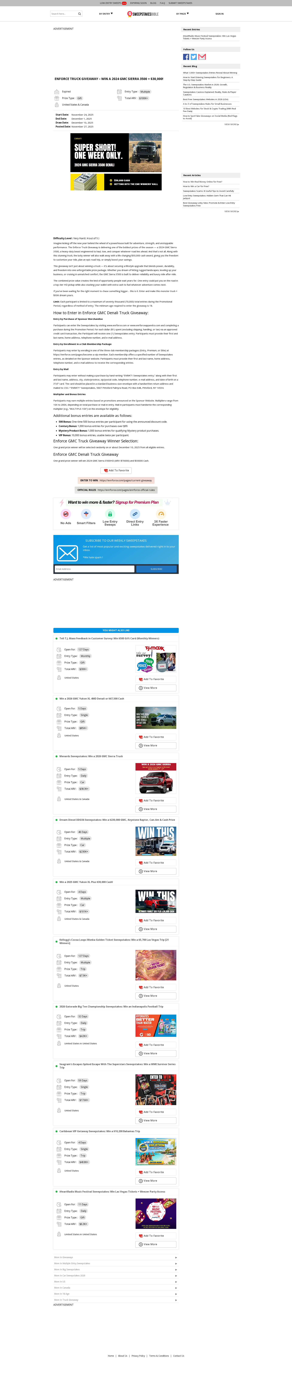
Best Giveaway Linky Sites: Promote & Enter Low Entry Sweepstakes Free (209, 204)
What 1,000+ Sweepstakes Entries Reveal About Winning (210, 72)
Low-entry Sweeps (113, 3)
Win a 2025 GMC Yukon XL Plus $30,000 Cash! (86, 882)
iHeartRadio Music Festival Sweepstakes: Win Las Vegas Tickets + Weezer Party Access (112, 1191)
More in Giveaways (63, 1257)
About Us (122, 1355)
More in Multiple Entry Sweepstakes (72, 1263)
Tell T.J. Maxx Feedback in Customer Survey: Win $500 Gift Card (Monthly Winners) (109, 638)
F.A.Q (162, 3)
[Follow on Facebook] (186, 57)
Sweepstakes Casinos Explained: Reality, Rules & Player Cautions (209, 93)
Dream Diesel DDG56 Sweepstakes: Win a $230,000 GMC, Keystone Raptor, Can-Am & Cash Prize (117, 819)
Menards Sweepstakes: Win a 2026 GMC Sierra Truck (91, 756)
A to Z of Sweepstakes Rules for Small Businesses (207, 103)
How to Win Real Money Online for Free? (202, 181)
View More (150, 687)
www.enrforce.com (117, 325)
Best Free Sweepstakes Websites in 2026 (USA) (205, 99)
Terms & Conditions (159, 1355)
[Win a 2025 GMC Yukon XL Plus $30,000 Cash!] (155, 912)
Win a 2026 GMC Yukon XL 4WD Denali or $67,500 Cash (91, 698)
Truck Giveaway (133, 312)
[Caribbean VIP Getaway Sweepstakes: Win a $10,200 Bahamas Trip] (155, 1164)
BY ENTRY (104, 13)
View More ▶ (231, 124)
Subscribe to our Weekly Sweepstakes (116, 540)
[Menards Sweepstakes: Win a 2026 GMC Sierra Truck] (155, 793)
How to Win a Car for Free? (196, 186)
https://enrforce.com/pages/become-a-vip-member (80, 354)
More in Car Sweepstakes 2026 (69, 1275)
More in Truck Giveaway (66, 1299)
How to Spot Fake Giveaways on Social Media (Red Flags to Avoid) (210, 117)
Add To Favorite (119, 470)
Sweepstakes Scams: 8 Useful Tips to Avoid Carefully (208, 191)
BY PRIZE (181, 13)
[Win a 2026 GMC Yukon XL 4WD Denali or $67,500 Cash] (155, 728)
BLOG (153, 3)
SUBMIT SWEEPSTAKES (180, 3)
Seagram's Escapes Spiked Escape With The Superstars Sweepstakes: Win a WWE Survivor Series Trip (117, 1065)
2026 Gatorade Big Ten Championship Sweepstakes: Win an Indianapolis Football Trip (111, 1006)
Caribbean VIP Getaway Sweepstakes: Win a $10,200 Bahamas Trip (99, 1131)
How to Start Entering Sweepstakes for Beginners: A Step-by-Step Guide (208, 78)
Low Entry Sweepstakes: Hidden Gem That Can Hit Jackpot (207, 197)
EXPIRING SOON (138, 3)
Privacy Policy (138, 1355)
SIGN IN (220, 13)
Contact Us (178, 1355)
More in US (59, 1281)
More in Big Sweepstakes (67, 1269)
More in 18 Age (62, 1293)
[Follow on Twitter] (194, 57)
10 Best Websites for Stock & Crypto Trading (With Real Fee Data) (209, 110)
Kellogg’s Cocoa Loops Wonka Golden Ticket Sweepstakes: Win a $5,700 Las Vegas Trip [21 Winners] (114, 941)
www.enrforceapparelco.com (145, 325)
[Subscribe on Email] (201, 57)
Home (111, 1355)
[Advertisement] (116, 52)
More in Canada (62, 1287)
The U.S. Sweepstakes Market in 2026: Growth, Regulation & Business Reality (205, 86)
